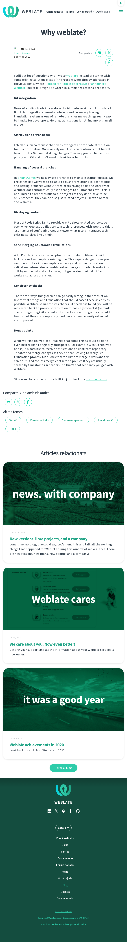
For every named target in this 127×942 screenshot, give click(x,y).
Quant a (65, 892)
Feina (65, 872)
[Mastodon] (63, 811)
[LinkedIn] (49, 811)
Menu (121, 11)
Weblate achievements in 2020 (37, 745)
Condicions (46, 924)
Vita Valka (81, 924)
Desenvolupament (73, 420)
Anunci (26, 53)
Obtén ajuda (103, 12)
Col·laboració (84, 12)
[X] (56, 811)
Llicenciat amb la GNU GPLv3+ (76, 917)
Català (62, 828)
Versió (13, 420)
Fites (12, 429)
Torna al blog (63, 768)
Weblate (32, 12)
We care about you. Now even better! (42, 644)
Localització (106, 420)
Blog (16, 53)
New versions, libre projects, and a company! (49, 539)
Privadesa (57, 924)
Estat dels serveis (63, 911)
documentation (96, 379)
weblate (63, 802)
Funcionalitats (54, 12)
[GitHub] (77, 811)
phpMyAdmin (27, 178)
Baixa (65, 845)
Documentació (65, 898)
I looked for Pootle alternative (66, 84)
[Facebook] (70, 811)
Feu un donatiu (65, 865)
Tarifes (70, 12)
